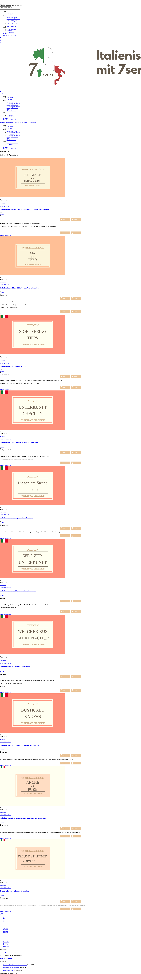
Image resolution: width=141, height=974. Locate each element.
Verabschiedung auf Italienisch (11, 967)
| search (2, 93)
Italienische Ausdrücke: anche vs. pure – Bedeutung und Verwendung (23, 818)
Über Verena (10, 14)
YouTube (5, 928)
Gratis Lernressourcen (12, 29)
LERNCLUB (6, 33)
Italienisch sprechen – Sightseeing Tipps (13, 366)
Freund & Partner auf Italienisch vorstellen (14, 891)
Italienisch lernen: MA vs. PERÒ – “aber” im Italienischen (19, 288)
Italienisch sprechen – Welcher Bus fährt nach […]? (17, 666)
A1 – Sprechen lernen (12, 20)
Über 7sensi (10, 13)
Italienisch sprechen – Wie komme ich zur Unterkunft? (18, 591)
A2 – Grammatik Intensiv (13, 22)
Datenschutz (6, 945)
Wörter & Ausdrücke (5, 206)
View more (3, 203)
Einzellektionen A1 (11, 26)
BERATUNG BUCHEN (9, 35)
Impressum (6, 946)
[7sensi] (70, 92)
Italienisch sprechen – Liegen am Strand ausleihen (16, 518)
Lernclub (9, 24)
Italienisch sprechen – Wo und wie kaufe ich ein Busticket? (19, 745)
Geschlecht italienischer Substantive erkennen (15, 965)
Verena (2, 214)
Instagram (5, 931)
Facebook (5, 929)
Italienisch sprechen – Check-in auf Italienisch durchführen (19, 442)
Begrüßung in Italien (8, 970)
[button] (65, 219)
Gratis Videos (10, 32)
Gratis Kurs (9, 30)
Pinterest (5, 932)
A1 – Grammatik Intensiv (13, 19)
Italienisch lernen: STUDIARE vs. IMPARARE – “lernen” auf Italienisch (24, 209)
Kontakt (5, 943)
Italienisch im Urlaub (12, 17)
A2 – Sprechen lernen (12, 23)
